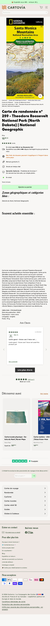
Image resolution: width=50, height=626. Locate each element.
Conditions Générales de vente (13, 602)
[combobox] (25, 12)
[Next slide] (46, 349)
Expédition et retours (8, 556)
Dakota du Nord (7, 201)
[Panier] (41, 7)
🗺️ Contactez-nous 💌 (9, 545)
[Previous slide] (4, 349)
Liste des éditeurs (7, 562)
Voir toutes (44, 393)
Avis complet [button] (13, 362)
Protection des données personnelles (16, 604)
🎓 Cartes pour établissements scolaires (14, 568)
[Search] (46, 12)
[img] (13, 332)
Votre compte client (8, 548)
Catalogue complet (8, 565)
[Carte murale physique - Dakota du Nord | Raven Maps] (16, 423)
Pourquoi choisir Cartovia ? (10, 542)
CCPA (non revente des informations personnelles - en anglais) (22, 608)
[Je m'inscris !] (34, 476)
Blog (3, 553)
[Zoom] (40, 96)
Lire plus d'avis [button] (25, 370)
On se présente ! (7, 550)
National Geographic (21, 201)
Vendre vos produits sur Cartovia (12, 559)
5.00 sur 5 (31, 379)
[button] (6, 143)
